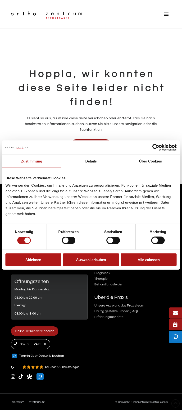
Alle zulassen (149, 259)
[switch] (68, 240)
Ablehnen (33, 259)
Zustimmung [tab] (31, 161)
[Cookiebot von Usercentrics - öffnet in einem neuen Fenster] (156, 147)
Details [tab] (91, 161)
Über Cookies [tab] (150, 161)
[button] (166, 14)
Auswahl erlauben (91, 259)
